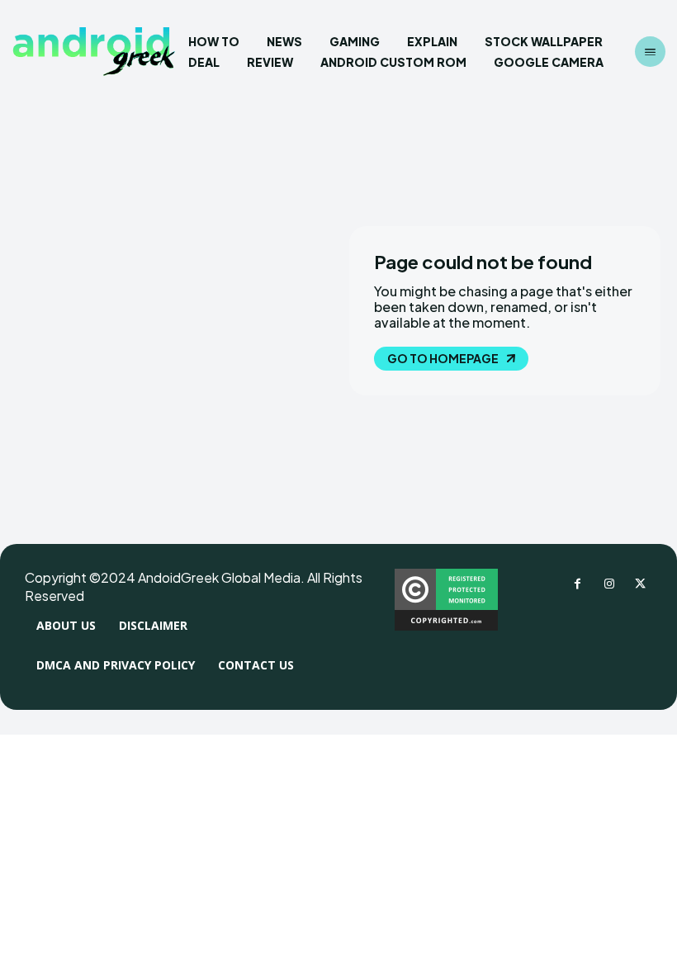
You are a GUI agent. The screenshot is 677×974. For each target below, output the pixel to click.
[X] (640, 584)
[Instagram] (609, 584)
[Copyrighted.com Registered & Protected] (446, 626)
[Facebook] (577, 584)
